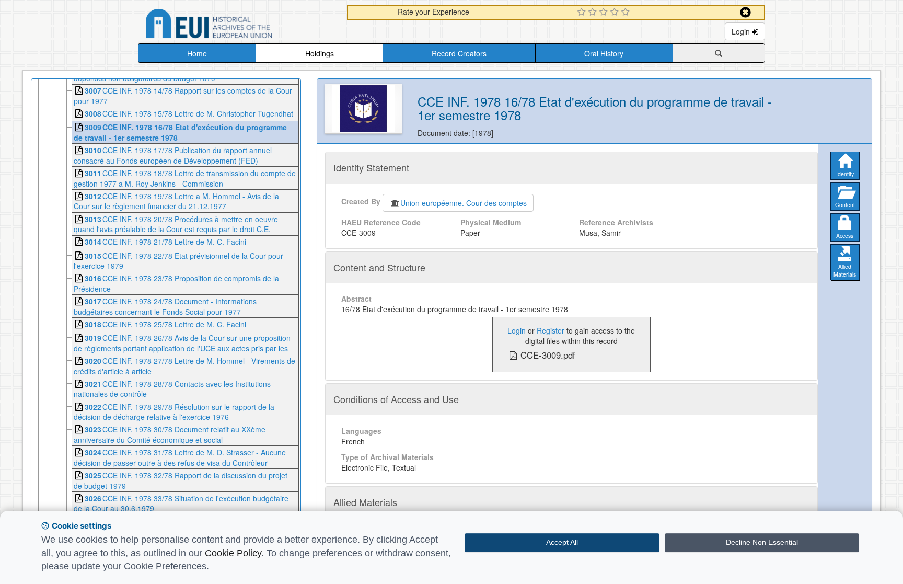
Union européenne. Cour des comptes (463, 203)
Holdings (319, 53)
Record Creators (459, 53)
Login (742, 31)
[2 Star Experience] (593, 12)
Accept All (562, 542)
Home (197, 53)
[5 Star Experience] (626, 12)
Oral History (603, 53)
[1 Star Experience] (582, 12)
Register (550, 330)
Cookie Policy (233, 553)
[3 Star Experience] (604, 12)
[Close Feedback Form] (745, 12)
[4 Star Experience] (615, 12)
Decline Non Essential (762, 542)
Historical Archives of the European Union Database (238, 25)
